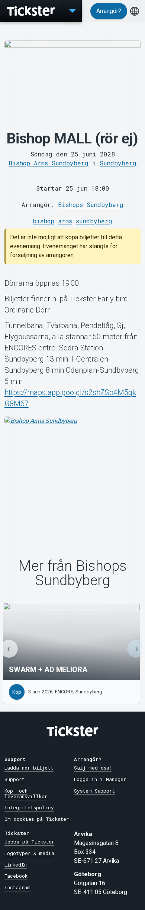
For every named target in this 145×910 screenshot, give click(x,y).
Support (14, 779)
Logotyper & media (29, 853)
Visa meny (72, 11)
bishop (43, 221)
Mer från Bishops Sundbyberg (72, 573)
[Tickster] (31, 11)
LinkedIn (15, 865)
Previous (9, 649)
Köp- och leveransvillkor (25, 793)
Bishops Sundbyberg (90, 204)
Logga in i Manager (100, 779)
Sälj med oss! (93, 768)
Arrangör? (108, 10)
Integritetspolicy (29, 807)
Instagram (17, 887)
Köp (16, 692)
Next (136, 649)
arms (65, 221)
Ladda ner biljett (29, 768)
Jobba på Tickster (29, 842)
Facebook (16, 876)
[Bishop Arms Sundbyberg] (72, 472)
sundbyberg (94, 221)
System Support (94, 791)
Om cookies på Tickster (36, 819)
